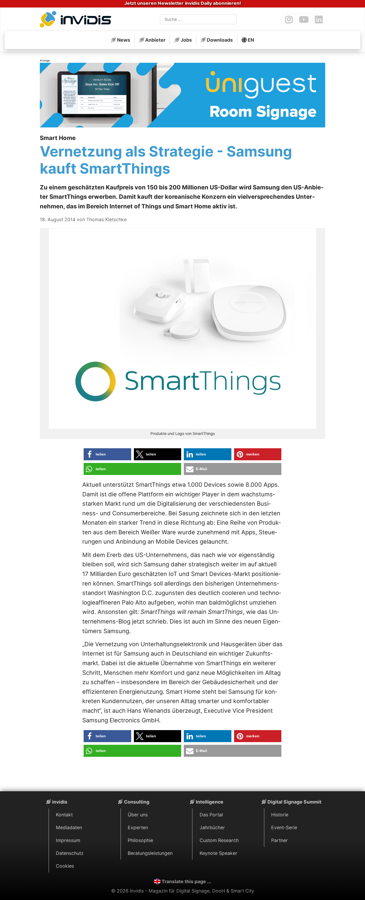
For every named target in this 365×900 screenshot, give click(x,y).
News (123, 40)
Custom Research (219, 840)
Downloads (220, 40)
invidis (59, 802)
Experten (138, 827)
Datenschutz (70, 853)
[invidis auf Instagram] (288, 19)
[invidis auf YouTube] (303, 19)
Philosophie (140, 840)
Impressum (68, 840)
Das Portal (211, 814)
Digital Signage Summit (294, 802)
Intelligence (209, 802)
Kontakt (64, 814)
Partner (279, 840)
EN (251, 40)
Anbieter (155, 40)
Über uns (138, 814)
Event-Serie (284, 827)
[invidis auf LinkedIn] (318, 19)
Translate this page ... (186, 881)
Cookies (65, 866)
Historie (279, 814)
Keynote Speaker (218, 853)
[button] (107, 454)
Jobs (186, 40)
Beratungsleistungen (150, 853)
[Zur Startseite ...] (77, 20)
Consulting (136, 802)
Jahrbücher (212, 827)
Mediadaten (69, 827)
